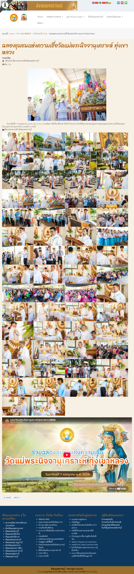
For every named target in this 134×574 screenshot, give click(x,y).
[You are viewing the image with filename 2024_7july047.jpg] (81, 349)
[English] (93, 2)
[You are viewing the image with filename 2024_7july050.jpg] (49, 368)
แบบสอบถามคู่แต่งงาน (79, 519)
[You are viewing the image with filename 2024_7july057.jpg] (18, 406)
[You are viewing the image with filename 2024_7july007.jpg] (81, 160)
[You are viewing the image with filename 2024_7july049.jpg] (18, 368)
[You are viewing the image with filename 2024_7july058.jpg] (49, 406)
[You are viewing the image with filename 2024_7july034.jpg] (49, 293)
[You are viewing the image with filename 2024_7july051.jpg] (81, 368)
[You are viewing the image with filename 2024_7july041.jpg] (18, 330)
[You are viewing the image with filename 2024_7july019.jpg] (81, 217)
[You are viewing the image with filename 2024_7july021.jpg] (18, 236)
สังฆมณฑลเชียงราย (12, 536)
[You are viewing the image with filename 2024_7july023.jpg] (81, 236)
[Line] (126, 3)
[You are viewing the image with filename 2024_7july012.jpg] (112, 179)
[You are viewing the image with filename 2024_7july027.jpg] (81, 255)
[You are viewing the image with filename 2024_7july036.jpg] (112, 293)
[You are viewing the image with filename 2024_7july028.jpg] (112, 255)
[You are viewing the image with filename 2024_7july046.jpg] (49, 349)
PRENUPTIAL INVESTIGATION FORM (85, 545)
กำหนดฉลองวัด (107, 519)
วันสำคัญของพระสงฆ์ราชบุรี (111, 527)
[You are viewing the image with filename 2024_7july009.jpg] (18, 179)
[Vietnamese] (104, 2)
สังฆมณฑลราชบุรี (11, 556)
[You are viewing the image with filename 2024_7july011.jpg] (81, 179)
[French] (98, 2)
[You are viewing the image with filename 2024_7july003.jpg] (81, 141)
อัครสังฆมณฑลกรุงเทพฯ (14, 528)
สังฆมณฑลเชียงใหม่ (12, 534)
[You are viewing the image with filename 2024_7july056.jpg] (112, 387)
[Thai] (107, 2)
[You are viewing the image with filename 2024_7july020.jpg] (112, 217)
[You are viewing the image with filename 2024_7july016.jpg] (112, 198)
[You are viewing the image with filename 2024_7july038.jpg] (49, 311)
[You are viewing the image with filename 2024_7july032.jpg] (112, 274)
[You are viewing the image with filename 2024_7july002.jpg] (49, 141)
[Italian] (101, 2)
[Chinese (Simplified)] (96, 2)
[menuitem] (40, 17)
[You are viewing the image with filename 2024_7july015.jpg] (81, 198)
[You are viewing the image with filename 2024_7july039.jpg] (81, 311)
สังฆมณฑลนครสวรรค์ (13, 539)
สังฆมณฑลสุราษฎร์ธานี (14, 542)
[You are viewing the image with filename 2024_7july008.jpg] (112, 160)
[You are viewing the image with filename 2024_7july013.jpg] (18, 198)
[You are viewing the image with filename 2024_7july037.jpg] (18, 311)
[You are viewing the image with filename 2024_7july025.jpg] (18, 255)
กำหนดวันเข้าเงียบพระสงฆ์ (111, 522)
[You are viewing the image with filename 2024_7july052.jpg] (112, 368)
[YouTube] (122, 3)
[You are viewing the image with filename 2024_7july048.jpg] (112, 349)
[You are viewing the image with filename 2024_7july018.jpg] (49, 217)
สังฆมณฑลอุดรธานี (12, 553)
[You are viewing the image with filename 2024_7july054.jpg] (49, 387)
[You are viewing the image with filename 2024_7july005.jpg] (18, 160)
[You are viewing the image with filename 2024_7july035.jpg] (81, 293)
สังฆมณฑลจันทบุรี (12, 531)
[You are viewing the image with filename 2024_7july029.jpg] (18, 274)
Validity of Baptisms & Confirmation (84, 542)
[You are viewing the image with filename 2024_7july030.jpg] (49, 274)
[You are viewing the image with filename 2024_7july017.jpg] (18, 217)
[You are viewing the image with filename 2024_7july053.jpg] (18, 387)
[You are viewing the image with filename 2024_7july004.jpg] (112, 141)
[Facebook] (118, 3)
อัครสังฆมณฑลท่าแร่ (12, 545)
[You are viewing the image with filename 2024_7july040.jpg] (112, 311)
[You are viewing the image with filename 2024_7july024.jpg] (112, 236)
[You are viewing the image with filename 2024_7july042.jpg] (49, 330)
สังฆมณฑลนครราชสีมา (13, 548)
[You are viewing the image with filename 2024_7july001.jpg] (18, 141)
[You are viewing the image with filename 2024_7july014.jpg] (49, 198)
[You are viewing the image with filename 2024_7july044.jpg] (112, 330)
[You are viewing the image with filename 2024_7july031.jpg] (81, 274)
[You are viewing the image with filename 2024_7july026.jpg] (49, 255)
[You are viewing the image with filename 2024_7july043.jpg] (81, 330)
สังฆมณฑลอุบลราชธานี (14, 551)
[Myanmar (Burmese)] (109, 2)
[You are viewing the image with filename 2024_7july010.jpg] (49, 179)
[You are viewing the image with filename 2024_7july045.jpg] (18, 349)
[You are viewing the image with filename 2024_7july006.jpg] (49, 160)
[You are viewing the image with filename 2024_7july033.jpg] (18, 293)
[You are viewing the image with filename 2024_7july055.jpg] (81, 387)
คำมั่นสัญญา (76, 522)
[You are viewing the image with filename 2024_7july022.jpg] (49, 236)
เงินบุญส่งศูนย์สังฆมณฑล (110, 525)
